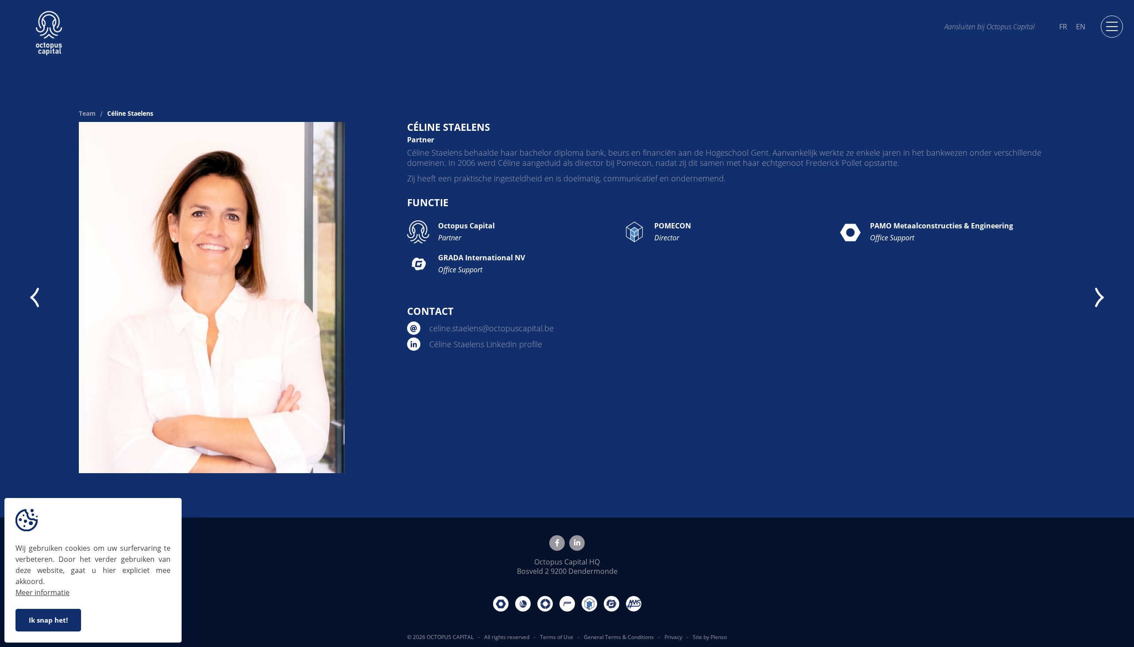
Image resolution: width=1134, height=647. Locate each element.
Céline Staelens (130, 114)
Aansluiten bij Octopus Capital (989, 26)
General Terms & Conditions (619, 637)
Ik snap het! (48, 620)
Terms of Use (556, 637)
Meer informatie (43, 592)
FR (1063, 26)
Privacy (673, 637)
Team (87, 114)
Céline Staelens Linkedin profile (484, 344)
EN (1080, 26)
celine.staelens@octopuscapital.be (490, 328)
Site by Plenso (710, 637)
